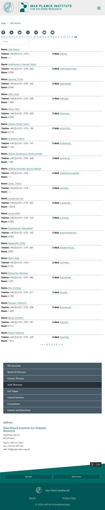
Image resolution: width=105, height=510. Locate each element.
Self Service (76, 477)
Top (98, 464)
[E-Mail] (44, 32)
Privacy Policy (69, 498)
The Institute (14, 366)
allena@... (65, 98)
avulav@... (65, 218)
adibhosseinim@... (69, 68)
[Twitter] (28, 32)
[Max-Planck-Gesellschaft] (41, 490)
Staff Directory (14, 385)
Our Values (12, 391)
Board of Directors (16, 372)
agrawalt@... (66, 83)
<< (42, 344)
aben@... (64, 54)
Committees (13, 404)
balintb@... (65, 262)
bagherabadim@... (69, 232)
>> (62, 344)
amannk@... (66, 128)
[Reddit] (20, 32)
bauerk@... (65, 337)
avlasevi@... (66, 203)
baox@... (64, 292)
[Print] (52, 32)
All (75, 37)
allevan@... (65, 113)
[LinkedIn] (11, 32)
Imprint (32, 498)
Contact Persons (15, 378)
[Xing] (36, 32)
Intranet (28, 477)
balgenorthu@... (67, 247)
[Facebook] (3, 32)
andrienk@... (66, 143)
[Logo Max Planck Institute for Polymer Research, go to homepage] (47, 7)
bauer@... (64, 322)
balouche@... (66, 277)
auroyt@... (65, 188)
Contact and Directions (18, 410)
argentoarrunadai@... (70, 173)
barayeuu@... (66, 307)
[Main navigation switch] (99, 8)
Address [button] (8, 422)
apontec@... (66, 158)
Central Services (15, 397)
